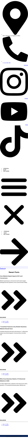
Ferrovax (6, 168)
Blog (4, 169)
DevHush (8, 436)
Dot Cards (6, 171)
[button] (14, 201)
